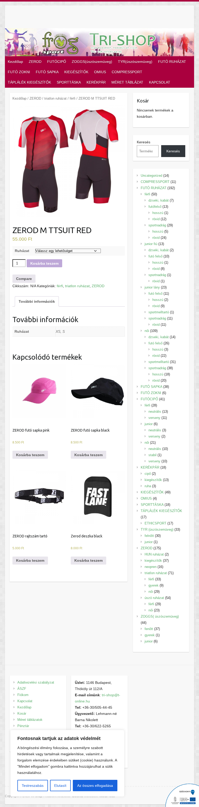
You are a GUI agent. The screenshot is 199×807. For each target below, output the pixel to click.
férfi (72, 98)
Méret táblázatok (29, 720)
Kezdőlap (15, 62)
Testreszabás (33, 785)
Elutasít (60, 785)
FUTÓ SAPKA (47, 72)
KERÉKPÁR (96, 82)
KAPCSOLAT (159, 82)
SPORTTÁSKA (69, 82)
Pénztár (23, 726)
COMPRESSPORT (127, 72)
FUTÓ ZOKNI (19, 72)
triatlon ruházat (55, 98)
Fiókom (23, 695)
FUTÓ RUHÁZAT (172, 62)
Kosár (21, 713)
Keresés (143, 142)
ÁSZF (21, 689)
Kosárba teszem (44, 263)
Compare (24, 279)
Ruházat (22, 251)
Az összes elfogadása (95, 785)
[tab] (37, 301)
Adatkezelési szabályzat (35, 682)
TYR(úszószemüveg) (135, 62)
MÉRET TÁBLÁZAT (127, 82)
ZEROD (35, 62)
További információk (37, 301)
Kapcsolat (24, 701)
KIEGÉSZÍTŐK (76, 72)
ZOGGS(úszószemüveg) (92, 62)
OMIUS (100, 72)
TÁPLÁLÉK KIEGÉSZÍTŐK (29, 82)
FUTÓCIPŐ (56, 62)
